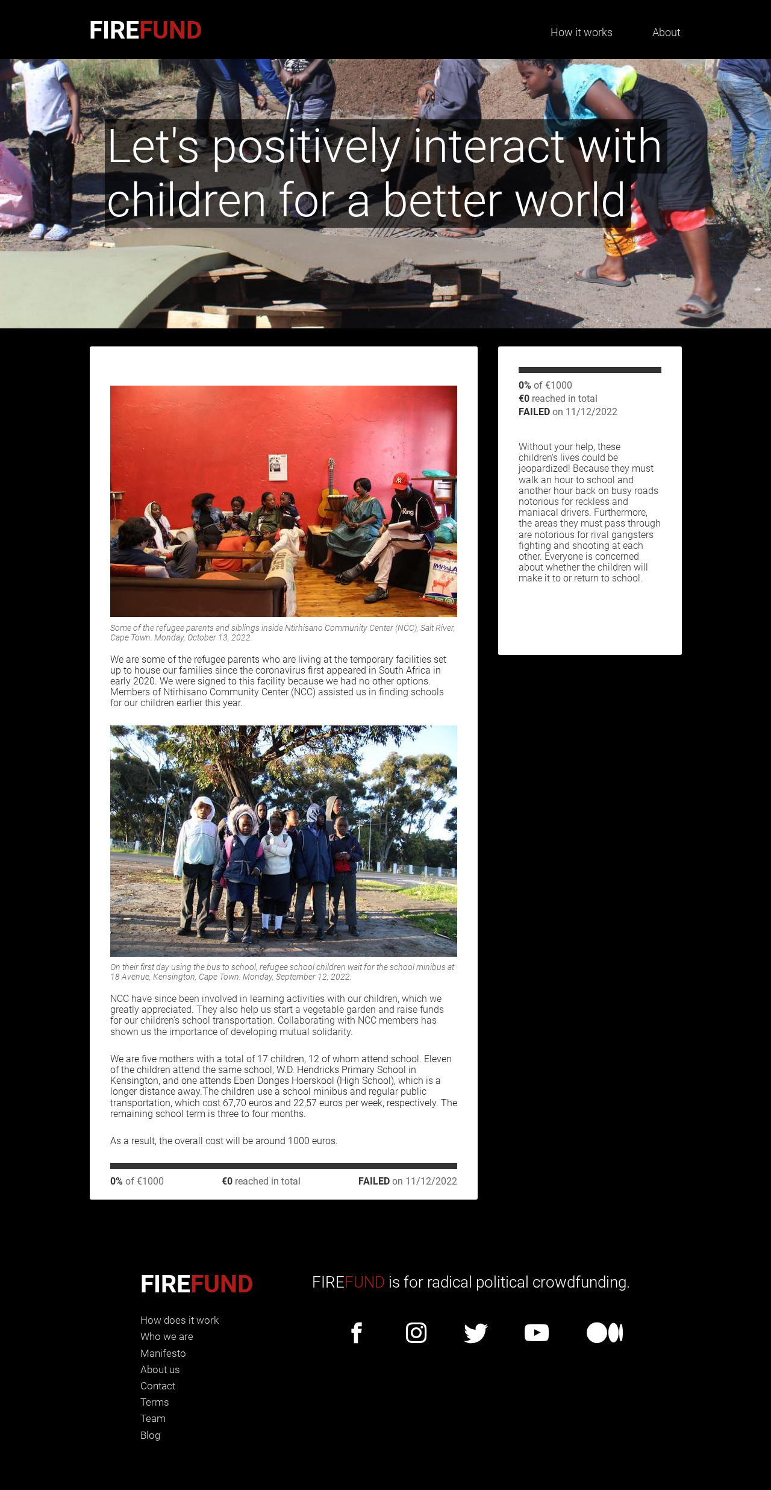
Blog (150, 1435)
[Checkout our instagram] (416, 1334)
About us (160, 1369)
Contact (157, 1386)
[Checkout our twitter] (476, 1334)
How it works (582, 32)
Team (153, 1418)
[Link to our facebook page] (357, 1334)
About (666, 32)
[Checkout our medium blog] (605, 1334)
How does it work (179, 1320)
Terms (154, 1402)
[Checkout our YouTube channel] (537, 1334)
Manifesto (163, 1353)
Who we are (166, 1336)
